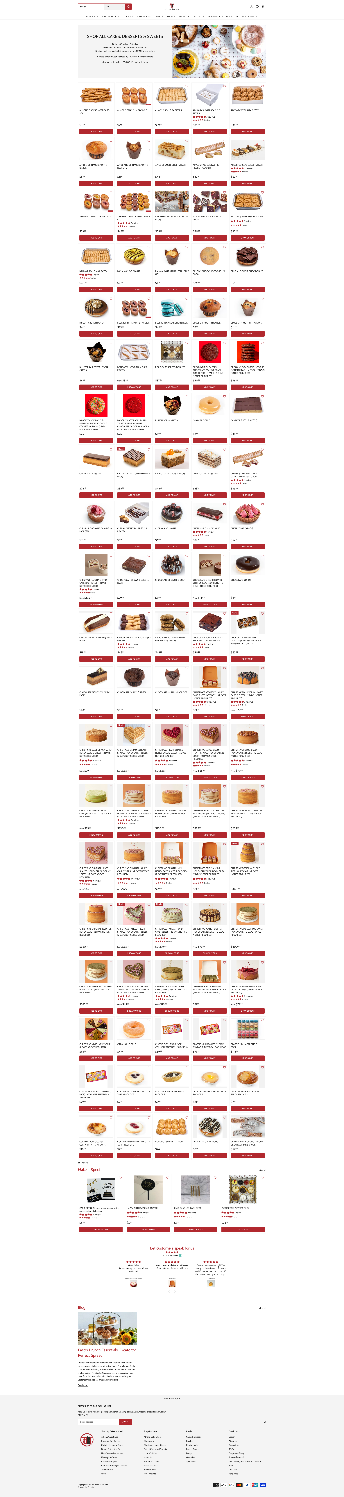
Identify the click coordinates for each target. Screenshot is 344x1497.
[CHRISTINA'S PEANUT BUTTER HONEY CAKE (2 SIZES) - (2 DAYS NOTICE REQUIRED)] (210, 914)
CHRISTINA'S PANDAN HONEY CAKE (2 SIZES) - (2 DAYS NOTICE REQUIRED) (171, 932)
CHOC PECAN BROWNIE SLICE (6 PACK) (133, 581)
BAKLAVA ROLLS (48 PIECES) (93, 271)
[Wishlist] (257, 6)
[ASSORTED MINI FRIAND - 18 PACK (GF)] (134, 201)
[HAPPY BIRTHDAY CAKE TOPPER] (148, 1189)
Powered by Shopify (86, 1487)
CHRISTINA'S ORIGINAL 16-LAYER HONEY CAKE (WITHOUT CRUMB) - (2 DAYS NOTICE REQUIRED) (210, 813)
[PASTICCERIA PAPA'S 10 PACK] (243, 1189)
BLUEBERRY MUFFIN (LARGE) (207, 323)
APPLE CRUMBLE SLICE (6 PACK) (170, 165)
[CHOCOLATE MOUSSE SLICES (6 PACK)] (96, 677)
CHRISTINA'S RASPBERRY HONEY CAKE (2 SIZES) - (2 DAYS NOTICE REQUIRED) (246, 989)
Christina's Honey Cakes (112, 1445)
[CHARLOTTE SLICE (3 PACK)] (210, 458)
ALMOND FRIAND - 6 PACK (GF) (132, 110)
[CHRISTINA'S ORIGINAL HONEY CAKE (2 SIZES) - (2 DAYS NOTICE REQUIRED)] (134, 853)
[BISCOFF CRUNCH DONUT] (96, 308)
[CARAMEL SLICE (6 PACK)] (96, 458)
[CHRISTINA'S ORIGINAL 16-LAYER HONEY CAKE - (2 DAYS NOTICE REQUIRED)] (248, 795)
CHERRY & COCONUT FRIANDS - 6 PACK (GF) (95, 530)
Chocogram (149, 1441)
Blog (81, 1307)
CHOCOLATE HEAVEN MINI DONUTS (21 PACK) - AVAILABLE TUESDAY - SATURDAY (246, 640)
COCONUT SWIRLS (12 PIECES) (169, 1141)
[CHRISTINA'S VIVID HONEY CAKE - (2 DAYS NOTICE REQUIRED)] (96, 1029)
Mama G (148, 1457)
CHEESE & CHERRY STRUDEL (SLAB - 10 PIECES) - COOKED (245, 475)
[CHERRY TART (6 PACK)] (248, 513)
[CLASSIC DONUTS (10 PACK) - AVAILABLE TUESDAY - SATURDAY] (172, 1029)
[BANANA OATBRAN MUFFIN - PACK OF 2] (172, 256)
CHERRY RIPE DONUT (165, 528)
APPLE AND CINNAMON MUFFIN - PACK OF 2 (133, 166)
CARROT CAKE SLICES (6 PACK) (170, 473)
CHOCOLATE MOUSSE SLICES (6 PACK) (94, 694)
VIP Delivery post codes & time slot (245, 1461)
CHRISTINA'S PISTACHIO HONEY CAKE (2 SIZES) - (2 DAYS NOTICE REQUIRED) (171, 989)
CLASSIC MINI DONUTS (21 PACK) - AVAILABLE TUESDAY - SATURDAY (209, 1045)
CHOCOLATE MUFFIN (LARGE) (131, 692)
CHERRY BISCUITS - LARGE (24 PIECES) (132, 530)
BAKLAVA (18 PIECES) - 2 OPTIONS (247, 216)
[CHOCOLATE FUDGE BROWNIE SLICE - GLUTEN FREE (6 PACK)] (210, 622)
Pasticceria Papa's (109, 1461)
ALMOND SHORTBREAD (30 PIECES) (206, 111)
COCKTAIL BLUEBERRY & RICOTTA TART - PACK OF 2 (133, 1093)
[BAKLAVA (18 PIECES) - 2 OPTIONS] (248, 201)
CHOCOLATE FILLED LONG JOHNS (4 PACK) (95, 639)
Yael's (103, 1473)
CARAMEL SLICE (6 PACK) (91, 473)
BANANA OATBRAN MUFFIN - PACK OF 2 (172, 272)
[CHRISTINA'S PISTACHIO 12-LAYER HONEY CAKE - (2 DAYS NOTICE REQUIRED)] (248, 914)
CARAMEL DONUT (201, 420)
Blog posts (234, 1473)
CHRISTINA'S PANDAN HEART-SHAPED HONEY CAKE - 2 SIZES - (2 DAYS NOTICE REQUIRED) (133, 932)
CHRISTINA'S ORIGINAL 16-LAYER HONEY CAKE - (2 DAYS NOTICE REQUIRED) (246, 813)
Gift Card (233, 1469)
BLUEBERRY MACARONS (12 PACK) (171, 323)
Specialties (191, 1461)
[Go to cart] (263, 6)
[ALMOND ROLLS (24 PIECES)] (172, 95)
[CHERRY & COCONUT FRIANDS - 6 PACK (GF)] (96, 513)
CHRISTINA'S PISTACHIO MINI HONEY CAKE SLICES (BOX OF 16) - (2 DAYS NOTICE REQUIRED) (209, 989)
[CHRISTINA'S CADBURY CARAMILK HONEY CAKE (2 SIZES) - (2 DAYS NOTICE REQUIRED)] (96, 735)
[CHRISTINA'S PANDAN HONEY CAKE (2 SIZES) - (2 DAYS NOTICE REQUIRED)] (172, 914)
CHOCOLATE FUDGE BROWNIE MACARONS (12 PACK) (170, 639)
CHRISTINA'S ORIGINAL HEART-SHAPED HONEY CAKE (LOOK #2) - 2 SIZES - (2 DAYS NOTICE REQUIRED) (96, 872)
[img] (172, 1252)
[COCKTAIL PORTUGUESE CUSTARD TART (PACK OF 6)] (96, 1126)
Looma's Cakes (150, 1453)
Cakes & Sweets (193, 1437)
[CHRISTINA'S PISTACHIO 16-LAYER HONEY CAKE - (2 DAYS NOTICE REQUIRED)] (96, 971)
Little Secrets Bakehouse (112, 1453)
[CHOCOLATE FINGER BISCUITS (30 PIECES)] (134, 622)
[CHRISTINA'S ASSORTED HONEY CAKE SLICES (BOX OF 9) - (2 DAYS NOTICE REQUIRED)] (210, 677)
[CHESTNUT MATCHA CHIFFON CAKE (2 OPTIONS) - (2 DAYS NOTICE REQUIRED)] (96, 565)
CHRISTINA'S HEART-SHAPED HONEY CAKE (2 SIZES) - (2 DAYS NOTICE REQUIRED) (170, 753)
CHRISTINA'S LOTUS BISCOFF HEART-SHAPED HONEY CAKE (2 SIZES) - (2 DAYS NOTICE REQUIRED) (208, 754)
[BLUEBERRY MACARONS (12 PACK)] (172, 308)
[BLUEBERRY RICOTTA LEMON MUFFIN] (96, 352)
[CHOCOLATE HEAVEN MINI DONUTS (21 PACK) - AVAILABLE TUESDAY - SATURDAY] (248, 622)
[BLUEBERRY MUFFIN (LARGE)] (210, 308)
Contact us (234, 1445)
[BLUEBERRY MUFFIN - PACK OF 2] (248, 308)
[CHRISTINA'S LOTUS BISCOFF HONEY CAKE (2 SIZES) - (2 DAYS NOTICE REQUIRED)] (248, 735)
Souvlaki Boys (150, 1469)
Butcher (189, 1441)
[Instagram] (265, 1422)
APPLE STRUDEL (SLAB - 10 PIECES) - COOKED (206, 166)
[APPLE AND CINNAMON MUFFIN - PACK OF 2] (134, 150)
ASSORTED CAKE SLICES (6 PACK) (247, 165)
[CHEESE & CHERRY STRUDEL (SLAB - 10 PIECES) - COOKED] (248, 458)
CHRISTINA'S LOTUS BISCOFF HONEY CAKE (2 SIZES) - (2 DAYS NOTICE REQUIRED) (246, 753)
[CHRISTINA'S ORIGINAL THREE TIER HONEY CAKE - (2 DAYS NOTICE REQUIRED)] (248, 853)
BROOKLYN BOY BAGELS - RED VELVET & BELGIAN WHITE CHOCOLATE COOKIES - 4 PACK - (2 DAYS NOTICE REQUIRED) (133, 425)
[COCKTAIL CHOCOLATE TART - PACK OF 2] (172, 1076)
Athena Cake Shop (109, 1437)
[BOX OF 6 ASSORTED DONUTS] (172, 352)
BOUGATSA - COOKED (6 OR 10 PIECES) (132, 368)
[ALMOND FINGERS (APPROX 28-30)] (96, 95)
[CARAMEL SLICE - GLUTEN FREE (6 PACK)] (134, 458)
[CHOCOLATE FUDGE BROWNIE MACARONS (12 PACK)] (172, 622)
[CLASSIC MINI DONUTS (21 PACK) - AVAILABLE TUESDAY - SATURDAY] (210, 1029)
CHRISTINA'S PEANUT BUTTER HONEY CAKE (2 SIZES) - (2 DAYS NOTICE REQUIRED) (208, 932)
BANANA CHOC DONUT (128, 271)
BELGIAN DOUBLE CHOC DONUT (247, 271)
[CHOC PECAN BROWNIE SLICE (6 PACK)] (134, 565)
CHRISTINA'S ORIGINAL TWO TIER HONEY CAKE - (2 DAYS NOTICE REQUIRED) (95, 932)
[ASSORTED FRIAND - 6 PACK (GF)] (96, 201)
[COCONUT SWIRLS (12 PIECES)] (172, 1126)
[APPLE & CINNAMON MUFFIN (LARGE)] (96, 150)
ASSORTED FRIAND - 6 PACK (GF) (95, 216)
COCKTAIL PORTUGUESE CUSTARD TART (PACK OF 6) (92, 1143)
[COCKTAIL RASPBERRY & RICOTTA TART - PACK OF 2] (134, 1126)
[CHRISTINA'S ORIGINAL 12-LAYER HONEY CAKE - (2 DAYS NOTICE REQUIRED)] (172, 795)
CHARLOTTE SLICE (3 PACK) (206, 473)
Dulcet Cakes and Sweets (155, 1449)
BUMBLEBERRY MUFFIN (166, 420)
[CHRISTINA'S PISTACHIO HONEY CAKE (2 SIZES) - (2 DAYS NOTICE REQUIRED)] (172, 971)
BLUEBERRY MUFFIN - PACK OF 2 (246, 323)
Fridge (189, 1453)
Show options (248, 238)
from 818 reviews (170, 1255)
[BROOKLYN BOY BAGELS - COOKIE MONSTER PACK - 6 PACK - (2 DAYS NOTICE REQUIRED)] (248, 352)
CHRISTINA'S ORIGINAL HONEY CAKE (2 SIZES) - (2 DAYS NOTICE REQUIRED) (133, 871)
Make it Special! (90, 1169)
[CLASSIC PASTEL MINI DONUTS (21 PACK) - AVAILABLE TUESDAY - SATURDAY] (96, 1076)
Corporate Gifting (236, 1453)
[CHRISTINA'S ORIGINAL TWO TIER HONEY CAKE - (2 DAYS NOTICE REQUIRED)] (96, 914)
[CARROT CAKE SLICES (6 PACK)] (172, 458)
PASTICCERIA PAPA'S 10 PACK (235, 1208)
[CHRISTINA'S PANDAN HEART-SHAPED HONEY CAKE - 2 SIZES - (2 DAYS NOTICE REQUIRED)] (134, 914)
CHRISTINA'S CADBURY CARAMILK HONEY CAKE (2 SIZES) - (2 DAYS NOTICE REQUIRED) (95, 753)
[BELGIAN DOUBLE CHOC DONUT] (248, 256)
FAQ (231, 1465)
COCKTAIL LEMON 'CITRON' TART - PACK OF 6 (209, 1093)
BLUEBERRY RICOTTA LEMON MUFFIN (93, 368)
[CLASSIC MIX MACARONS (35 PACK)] (248, 1029)
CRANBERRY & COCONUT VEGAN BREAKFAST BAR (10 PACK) (247, 1143)
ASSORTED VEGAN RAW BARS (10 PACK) (171, 218)
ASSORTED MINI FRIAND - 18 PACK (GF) (133, 218)
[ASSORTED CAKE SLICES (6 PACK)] (248, 150)
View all (262, 1170)
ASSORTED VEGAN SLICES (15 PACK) (207, 218)
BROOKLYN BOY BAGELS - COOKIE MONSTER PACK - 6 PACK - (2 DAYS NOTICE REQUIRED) (247, 370)
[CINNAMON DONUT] (134, 1029)
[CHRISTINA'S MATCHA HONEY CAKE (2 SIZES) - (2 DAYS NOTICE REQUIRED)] (96, 795)
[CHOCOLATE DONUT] (248, 565)
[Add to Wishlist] (111, 86)
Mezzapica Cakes (109, 1457)
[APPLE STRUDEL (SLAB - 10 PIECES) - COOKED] (210, 150)
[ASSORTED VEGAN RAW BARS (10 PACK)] (172, 201)
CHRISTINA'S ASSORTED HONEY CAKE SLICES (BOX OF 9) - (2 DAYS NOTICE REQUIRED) (209, 695)
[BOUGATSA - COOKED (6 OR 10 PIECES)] (134, 352)
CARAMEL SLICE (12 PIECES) (244, 420)
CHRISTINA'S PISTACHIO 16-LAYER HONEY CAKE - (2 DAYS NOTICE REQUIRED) (95, 989)
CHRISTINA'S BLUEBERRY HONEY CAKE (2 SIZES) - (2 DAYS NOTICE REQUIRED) (247, 695)
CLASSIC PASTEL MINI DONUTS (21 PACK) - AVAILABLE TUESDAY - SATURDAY (95, 1094)
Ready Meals (192, 1445)
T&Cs (231, 1449)
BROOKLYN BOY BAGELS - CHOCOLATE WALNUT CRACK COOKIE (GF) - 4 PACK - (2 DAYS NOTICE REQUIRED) (208, 371)
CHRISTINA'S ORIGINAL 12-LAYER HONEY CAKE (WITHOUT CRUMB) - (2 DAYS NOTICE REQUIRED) (134, 813)
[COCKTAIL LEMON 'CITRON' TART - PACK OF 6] (210, 1076)
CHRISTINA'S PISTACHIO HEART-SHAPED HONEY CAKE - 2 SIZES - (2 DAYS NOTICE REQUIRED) (133, 989)
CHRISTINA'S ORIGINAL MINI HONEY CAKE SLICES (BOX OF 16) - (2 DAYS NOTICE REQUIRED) (171, 871)
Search (232, 1437)
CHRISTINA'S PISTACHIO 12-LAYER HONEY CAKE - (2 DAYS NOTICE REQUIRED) (247, 932)
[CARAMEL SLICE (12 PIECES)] (248, 405)
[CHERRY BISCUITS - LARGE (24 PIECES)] (134, 513)
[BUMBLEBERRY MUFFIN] (172, 405)
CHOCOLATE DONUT (241, 580)
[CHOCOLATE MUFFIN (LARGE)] (134, 677)
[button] (170, 1291)
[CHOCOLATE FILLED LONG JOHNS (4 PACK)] (96, 622)
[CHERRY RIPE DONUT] (172, 513)
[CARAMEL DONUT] (210, 405)
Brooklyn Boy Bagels (110, 1441)
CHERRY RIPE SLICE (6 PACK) (206, 528)
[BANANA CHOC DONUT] (134, 256)
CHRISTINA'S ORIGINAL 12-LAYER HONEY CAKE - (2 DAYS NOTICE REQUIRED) (170, 813)
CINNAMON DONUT (126, 1044)
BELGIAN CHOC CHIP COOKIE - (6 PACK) (209, 272)
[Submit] (128, 7)
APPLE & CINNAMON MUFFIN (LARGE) (93, 166)
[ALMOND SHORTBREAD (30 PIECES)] (210, 95)
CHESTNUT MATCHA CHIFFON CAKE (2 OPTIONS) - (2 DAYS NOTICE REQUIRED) (93, 583)
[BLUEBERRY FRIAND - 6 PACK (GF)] (134, 308)
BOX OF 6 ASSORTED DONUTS (170, 367)
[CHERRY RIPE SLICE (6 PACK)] (210, 513)
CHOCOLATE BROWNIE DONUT (170, 580)
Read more (83, 1385)
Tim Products (107, 1469)
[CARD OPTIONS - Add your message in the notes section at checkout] (101, 1189)
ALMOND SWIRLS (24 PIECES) (245, 110)
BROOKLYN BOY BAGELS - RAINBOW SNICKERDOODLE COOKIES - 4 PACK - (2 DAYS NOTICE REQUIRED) (93, 425)
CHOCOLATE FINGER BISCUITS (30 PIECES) (133, 639)
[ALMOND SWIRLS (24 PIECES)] (248, 95)
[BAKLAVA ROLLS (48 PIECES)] (96, 256)
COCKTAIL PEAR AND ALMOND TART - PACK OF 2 (245, 1093)
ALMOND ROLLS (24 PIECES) (168, 110)
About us (233, 1441)
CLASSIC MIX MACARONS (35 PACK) (245, 1045)
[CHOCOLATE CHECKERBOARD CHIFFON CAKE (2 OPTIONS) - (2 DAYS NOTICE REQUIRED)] (210, 565)
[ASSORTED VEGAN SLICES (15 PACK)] (210, 201)
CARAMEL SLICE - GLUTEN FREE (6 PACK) (133, 475)
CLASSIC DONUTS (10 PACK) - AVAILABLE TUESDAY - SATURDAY (171, 1045)
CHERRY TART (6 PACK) (242, 528)
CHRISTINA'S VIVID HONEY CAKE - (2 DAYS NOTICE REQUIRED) (95, 1045)
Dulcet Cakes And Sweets (112, 1449)
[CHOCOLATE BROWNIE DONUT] (172, 565)
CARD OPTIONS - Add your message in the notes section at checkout (99, 1209)
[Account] (251, 6)
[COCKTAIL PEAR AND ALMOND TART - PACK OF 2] (248, 1076)
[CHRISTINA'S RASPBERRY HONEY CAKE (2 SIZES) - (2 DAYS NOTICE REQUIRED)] (248, 971)
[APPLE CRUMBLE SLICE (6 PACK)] (172, 150)
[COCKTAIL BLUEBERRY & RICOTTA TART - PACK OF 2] (134, 1076)
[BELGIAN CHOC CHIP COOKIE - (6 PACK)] (210, 256)
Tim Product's (150, 1473)
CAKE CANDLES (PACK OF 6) (187, 1208)
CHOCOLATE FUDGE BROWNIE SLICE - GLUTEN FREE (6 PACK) (208, 639)
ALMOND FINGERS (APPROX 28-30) (94, 111)
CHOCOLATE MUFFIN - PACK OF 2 (171, 692)
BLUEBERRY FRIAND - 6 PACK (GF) (133, 323)
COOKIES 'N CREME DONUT (206, 1141)
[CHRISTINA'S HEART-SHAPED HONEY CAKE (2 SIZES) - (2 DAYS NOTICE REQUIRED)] (172, 735)
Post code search (236, 1457)
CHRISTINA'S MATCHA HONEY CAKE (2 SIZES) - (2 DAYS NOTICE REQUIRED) (95, 813)
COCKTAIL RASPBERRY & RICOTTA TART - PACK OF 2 (133, 1143)
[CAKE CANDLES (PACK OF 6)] (195, 1189)
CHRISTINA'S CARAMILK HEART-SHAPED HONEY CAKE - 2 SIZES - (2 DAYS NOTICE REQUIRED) (133, 753)
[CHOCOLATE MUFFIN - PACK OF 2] (172, 677)
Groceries (190, 1457)
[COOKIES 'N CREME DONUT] (210, 1126)
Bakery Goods (192, 1449)
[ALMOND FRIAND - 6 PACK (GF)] (134, 95)
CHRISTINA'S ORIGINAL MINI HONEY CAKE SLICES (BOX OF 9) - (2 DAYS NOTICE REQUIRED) (209, 871)
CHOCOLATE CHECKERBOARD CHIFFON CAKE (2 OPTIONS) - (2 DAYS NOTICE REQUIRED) (208, 583)
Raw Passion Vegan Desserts (114, 1465)
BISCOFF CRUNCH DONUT (92, 323)
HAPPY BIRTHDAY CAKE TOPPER (142, 1208)
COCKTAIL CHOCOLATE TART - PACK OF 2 (169, 1093)
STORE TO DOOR (100, 1484)
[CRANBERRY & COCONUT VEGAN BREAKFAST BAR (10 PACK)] (248, 1126)
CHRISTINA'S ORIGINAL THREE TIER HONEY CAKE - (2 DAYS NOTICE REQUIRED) (245, 871)
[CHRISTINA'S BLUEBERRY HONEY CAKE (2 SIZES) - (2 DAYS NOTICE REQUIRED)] (248, 677)
